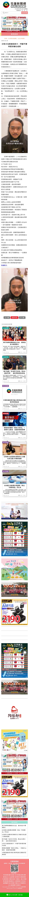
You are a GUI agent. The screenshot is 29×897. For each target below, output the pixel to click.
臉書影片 (4, 265)
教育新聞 (6, 881)
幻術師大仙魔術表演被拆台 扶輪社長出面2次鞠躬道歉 (14, 835)
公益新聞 (11, 877)
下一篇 (22, 317)
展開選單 (14, 34)
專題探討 (11, 881)
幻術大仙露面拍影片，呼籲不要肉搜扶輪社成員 (14, 844)
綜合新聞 (11, 883)
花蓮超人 (18, 879)
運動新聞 (23, 877)
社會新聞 (5, 879)
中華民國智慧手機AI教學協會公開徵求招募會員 (14, 853)
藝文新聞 (23, 879)
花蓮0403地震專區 (20, 883)
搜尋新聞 (24, 13)
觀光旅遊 (11, 875)
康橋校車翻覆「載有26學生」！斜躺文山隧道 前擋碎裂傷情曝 (14, 849)
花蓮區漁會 (11, 879)
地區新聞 (6, 875)
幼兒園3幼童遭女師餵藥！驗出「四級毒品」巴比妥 (14, 831)
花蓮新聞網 (23, 886)
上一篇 (7, 317)
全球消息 (23, 881)
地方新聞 (17, 875)
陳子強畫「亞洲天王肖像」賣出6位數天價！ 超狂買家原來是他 (14, 840)
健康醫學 (6, 883)
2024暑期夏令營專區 (14, 885)
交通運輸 (17, 881)
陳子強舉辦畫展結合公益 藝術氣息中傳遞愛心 (14, 826)
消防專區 (17, 877)
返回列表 (14, 317)
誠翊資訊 (20, 888)
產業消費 (23, 875)
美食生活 (6, 877)
